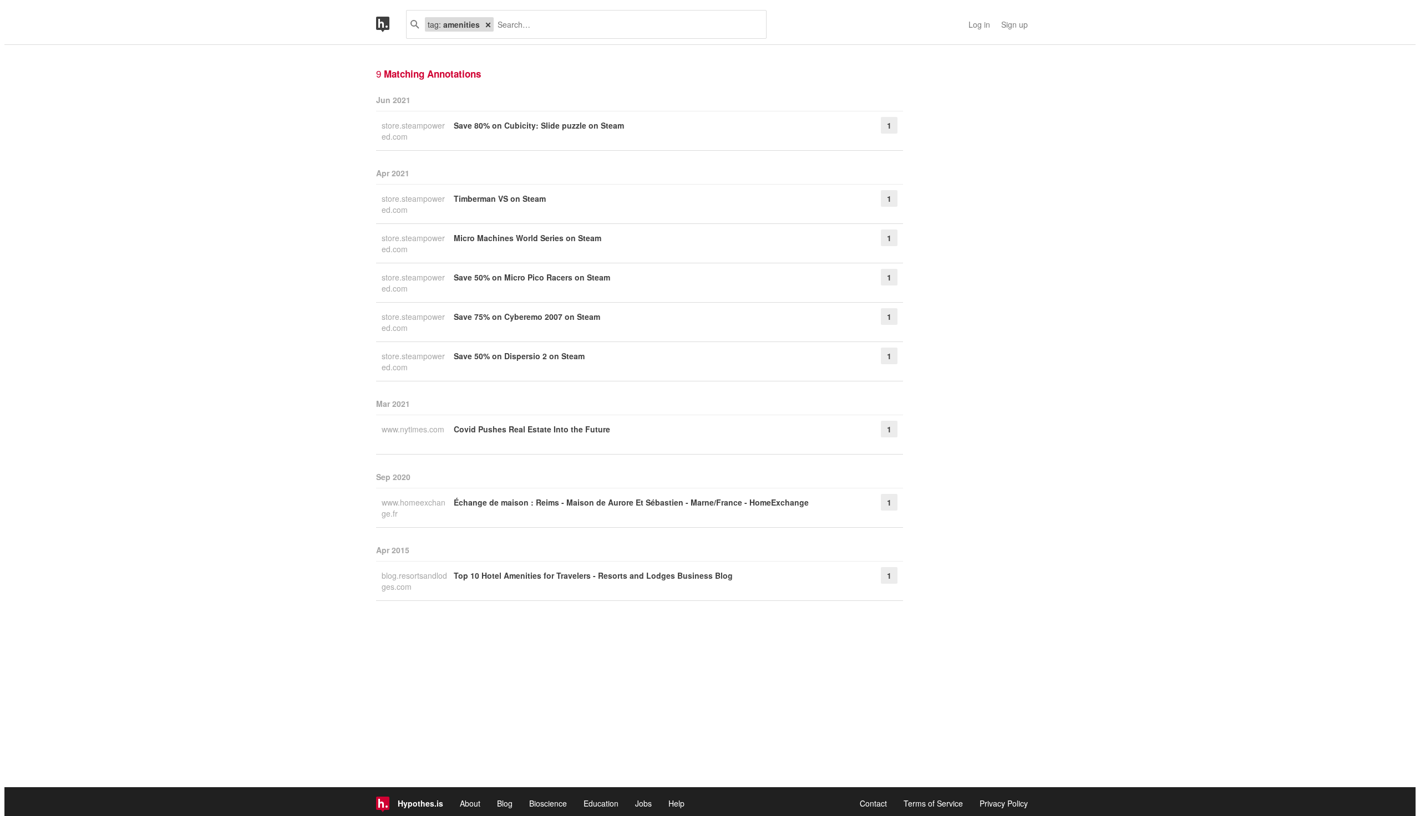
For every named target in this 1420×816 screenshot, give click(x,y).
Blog (505, 803)
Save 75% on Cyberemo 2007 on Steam (527, 316)
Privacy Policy (1004, 803)
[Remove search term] (488, 24)
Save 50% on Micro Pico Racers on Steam (532, 277)
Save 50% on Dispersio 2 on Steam (519, 355)
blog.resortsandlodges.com (414, 581)
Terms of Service (933, 803)
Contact (873, 803)
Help (676, 803)
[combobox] (626, 24)
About (470, 803)
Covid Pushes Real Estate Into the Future (532, 429)
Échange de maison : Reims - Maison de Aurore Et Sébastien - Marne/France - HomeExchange (631, 502)
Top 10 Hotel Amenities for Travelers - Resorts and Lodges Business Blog (593, 575)
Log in (979, 24)
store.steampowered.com (413, 131)
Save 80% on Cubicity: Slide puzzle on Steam (539, 125)
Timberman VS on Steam (500, 198)
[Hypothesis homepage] (391, 24)
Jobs (643, 803)
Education (601, 803)
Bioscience (548, 803)
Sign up (1014, 24)
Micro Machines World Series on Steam (527, 237)
